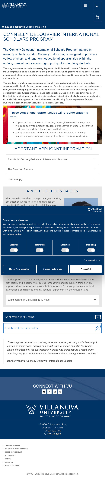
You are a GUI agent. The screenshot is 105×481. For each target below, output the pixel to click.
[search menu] (97, 6)
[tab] (52, 159)
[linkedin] (55, 391)
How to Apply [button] (15, 179)
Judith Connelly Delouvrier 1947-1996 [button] (29, 299)
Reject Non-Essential (19, 269)
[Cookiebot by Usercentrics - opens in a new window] (90, 210)
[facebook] (44, 391)
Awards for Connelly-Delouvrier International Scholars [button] (37, 159)
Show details (90, 260)
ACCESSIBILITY (10, 455)
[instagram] (60, 391)
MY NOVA (8, 459)
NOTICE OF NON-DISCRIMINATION (16, 449)
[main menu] (85, 6)
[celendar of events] (97, 17)
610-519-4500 (54, 434)
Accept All (86, 269)
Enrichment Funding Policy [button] (21, 328)
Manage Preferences (52, 269)
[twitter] (49, 391)
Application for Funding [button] (20, 317)
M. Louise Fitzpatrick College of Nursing (24, 27)
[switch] (39, 250)
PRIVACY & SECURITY (12, 445)
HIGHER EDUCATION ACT (13, 452)
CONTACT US (54, 431)
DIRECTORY (9, 462)
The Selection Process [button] (20, 169)
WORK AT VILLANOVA (12, 466)
